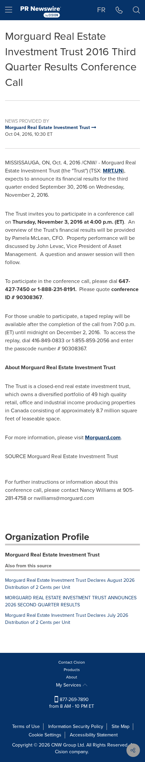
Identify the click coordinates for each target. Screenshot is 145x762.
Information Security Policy (75, 726)
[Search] (136, 10)
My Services (69, 685)
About (71, 677)
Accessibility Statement (94, 734)
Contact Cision (71, 662)
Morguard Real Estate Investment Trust (52, 555)
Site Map (120, 726)
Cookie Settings (45, 734)
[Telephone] (119, 10)
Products (72, 670)
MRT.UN (113, 170)
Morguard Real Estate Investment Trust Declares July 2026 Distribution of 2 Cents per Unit (66, 619)
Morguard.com (103, 437)
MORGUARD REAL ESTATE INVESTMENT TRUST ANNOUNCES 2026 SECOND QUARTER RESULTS (71, 601)
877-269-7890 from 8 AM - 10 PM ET (71, 703)
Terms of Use (26, 726)
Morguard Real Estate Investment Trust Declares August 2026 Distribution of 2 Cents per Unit (70, 584)
